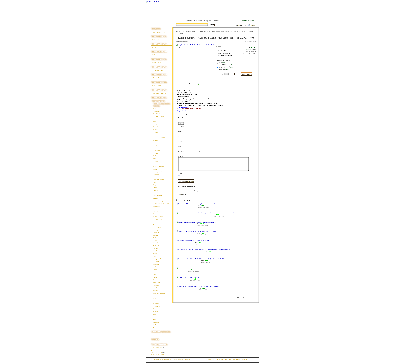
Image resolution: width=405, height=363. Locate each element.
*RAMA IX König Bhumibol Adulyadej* (209, 31)
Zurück (237, 298)
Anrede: (180, 121)
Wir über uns (216, 359)
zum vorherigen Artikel (182, 41)
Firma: (179, 136)
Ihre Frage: (181, 156)
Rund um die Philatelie (157, 354)
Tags (179, 359)
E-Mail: (180, 141)
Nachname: (181, 131)
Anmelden (239, 25)
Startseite (178, 31)
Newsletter (244, 359)
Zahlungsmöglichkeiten (226, 359)
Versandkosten (237, 359)
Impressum (187, 359)
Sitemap (182, 359)
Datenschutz (166, 359)
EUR (245, 25)
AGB (171, 359)
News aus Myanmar (156, 347)
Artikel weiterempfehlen (225, 55)
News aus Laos (155, 351)
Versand (254, 49)
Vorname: (181, 126)
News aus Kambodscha (157, 349)
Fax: (200, 151)
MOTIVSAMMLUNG (189, 31)
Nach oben (245, 298)
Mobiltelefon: (181, 151)
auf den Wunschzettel (224, 53)
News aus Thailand (156, 353)
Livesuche (175, 359)
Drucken (254, 298)
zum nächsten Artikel (250, 41)
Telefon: (180, 146)
